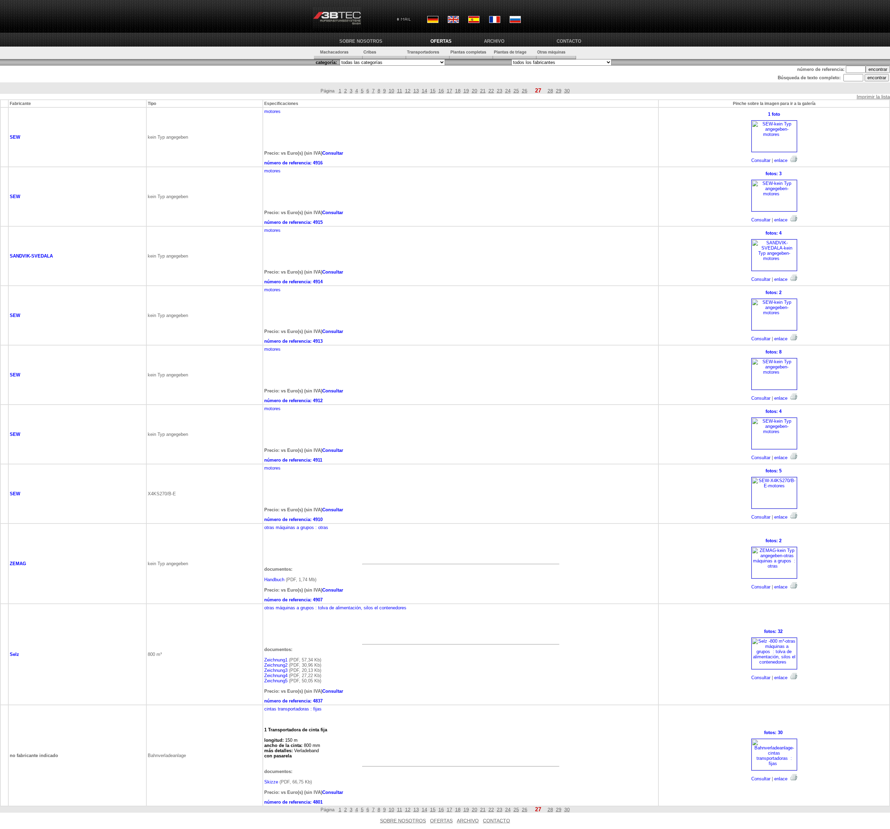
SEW (15, 137)
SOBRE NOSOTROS (360, 41)
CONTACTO (569, 41)
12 (408, 91)
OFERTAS (441, 41)
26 (524, 91)
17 (449, 91)
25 (516, 91)
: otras (321, 527)
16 (441, 91)
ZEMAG (18, 563)
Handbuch (274, 579)
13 (416, 91)
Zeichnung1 (276, 660)
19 (466, 91)
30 (567, 91)
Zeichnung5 (276, 680)
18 (458, 91)
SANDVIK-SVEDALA (31, 256)
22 (491, 91)
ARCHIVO (494, 41)
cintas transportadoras (286, 709)
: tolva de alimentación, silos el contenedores (360, 607)
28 (550, 91)
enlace (780, 160)
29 (558, 91)
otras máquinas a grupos (289, 527)
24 (508, 91)
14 (424, 91)
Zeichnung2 (276, 665)
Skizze (271, 782)
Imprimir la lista (873, 96)
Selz (14, 654)
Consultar (760, 160)
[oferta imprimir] (793, 159)
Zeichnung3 (276, 670)
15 (433, 91)
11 (399, 91)
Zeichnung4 (276, 675)
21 (483, 91)
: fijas (316, 709)
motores (272, 111)
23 (499, 91)
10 (391, 91)
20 (474, 91)
